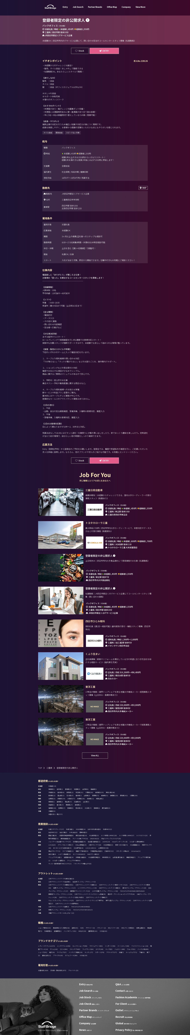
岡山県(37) (68, 802)
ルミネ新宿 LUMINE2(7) (126, 835)
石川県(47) (70, 795)
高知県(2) (78, 805)
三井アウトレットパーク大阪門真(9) (66, 903)
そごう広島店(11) (68, 851)
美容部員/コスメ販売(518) (61, 928)
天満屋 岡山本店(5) (96, 851)
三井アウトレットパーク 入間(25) (109, 888)
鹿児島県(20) (106, 808)
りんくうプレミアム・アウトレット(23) (61, 900)
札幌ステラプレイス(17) (56, 829)
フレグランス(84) (87, 949)
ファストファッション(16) (139, 946)
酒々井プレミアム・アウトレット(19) (134, 888)
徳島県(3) (51, 805)
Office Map (112, 7)
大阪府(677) (71, 799)
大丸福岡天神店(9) (94, 857)
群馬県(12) (70, 792)
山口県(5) (86, 802)
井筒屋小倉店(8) (81, 857)
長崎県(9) (70, 808)
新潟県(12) (51, 795)
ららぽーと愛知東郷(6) (137, 842)
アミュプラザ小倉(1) (55, 857)
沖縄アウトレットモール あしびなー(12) (61, 913)
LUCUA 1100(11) (91, 848)
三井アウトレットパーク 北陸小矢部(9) (71, 897)
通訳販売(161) (92, 931)
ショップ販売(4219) (44, 928)
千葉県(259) (89, 792)
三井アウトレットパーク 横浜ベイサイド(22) (113, 885)
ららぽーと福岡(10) (58, 860)
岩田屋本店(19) (69, 857)
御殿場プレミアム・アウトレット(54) (60, 894)
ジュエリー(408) (120, 949)
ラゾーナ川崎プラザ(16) (80, 838)
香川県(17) (60, 805)
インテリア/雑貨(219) (75, 952)
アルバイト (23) (73, 970)
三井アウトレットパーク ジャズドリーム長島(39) (90, 894)
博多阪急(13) (106, 857)
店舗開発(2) (58, 931)
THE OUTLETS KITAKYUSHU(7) (83, 910)
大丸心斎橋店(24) (80, 845)
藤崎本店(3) (83, 832)
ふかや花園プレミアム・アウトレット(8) (105, 891)
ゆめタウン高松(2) (93, 854)
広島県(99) (77, 802)
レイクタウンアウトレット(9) (87, 888)
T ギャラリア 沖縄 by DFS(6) (82, 864)
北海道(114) (52, 786)
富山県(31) (61, 795)
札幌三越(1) (70, 829)
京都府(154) (61, 799)
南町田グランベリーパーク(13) (80, 891)
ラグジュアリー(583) (96, 946)
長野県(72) (95, 795)
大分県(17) (88, 808)
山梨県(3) (87, 795)
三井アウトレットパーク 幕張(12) (86, 885)
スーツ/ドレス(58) (123, 946)
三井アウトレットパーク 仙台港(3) (59, 882)
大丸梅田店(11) (135, 845)
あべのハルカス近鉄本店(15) (62, 848)
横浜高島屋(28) (65, 838)
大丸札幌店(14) (80, 829)
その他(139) (83, 955)
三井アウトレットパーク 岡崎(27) (96, 897)
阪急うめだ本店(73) (121, 845)
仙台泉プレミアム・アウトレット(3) (84, 882)
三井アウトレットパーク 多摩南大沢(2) (60, 885)
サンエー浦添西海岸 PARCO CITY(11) (59, 864)
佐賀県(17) (61, 808)
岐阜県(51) (104, 795)
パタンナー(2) (101, 928)
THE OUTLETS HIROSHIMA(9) (80, 907)
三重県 (49, 767)
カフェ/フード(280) (71, 955)
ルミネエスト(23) (141, 835)
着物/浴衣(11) (46, 955)
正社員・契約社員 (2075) (58, 970)
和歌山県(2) (100, 799)
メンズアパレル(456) (63, 946)
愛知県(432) (124, 795)
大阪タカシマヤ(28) (95, 845)
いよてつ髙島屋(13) (64, 854)
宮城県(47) (68, 789)
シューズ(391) (42, 952)
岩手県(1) (60, 789)
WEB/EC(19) (82, 931)
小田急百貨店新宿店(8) (66, 835)
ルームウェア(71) (131, 952)
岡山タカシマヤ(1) (54, 851)
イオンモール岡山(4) (122, 851)
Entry (65, 7)
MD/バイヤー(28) (113, 928)
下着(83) (142, 952)
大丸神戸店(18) (78, 848)
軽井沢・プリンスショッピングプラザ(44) (121, 894)
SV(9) (82, 928)
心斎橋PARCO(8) (103, 848)
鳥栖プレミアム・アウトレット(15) (59, 910)
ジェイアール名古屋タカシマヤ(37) (59, 842)
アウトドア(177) (111, 952)
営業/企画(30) (140, 928)
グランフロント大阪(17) (65, 845)
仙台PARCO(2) (52, 832)
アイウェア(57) (61, 952)
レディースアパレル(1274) (46, 946)
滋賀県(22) (51, 799)
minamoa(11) (135, 851)
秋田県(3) (77, 789)
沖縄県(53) (51, 811)
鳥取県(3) (51, 802)
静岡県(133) (114, 795)
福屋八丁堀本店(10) (82, 851)
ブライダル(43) (58, 955)
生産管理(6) (48, 931)
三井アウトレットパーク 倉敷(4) (58, 907)
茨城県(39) (51, 792)
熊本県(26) (79, 808)
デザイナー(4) (90, 928)
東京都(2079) (99, 792)
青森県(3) (51, 789)
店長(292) (75, 928)
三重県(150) (134, 795)
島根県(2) (60, 802)
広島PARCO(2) (109, 851)
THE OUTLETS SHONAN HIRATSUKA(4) (132, 891)
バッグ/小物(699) (143, 949)
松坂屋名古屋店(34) (79, 842)
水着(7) (121, 952)
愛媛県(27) (69, 805)
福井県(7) (79, 795)
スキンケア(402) (75, 949)
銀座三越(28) (52, 835)
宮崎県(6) (97, 808)
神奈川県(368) (110, 792)
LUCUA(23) (52, 845)
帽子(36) (52, 952)
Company (126, 7)
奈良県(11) (90, 799)
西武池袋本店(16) (81, 835)
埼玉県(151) (79, 792)
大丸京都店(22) (108, 845)
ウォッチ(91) (131, 949)
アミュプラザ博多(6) (73, 860)
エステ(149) (99, 949)
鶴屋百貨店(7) (131, 857)
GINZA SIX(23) (94, 838)
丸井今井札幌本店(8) (94, 829)
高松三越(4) (52, 854)
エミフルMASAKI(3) (79, 854)
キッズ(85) (108, 949)
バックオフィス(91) (70, 931)
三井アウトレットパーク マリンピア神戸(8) (90, 900)
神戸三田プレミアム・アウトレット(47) (118, 900)
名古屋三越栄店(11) (94, 842)
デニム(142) (54, 949)
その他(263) (103, 931)
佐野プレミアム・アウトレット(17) (64, 888)
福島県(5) (94, 789)
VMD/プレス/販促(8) (127, 928)
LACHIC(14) (106, 842)
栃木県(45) (61, 792)
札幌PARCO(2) (107, 829)
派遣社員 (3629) (43, 970)
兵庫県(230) (81, 799)
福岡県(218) (52, 808)
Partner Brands (95, 7)
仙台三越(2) (63, 832)
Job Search (78, 7)
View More (140, 7)
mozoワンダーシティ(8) (119, 842)
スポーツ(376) (99, 952)
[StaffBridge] (50, 7)
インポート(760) (110, 946)
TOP (40, 767)
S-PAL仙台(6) (73, 832)
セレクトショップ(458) (80, 946)
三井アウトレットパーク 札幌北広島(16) (61, 879)
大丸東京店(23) (94, 835)
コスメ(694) (63, 949)
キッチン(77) (89, 952)
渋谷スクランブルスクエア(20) (111, 838)
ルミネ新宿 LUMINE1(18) (109, 835)
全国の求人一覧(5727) (55, 814)
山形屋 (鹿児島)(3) (118, 857)
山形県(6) (85, 789)
